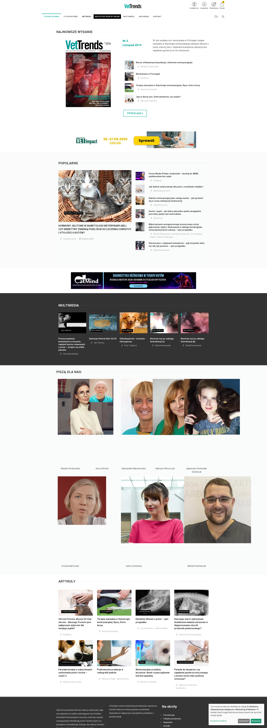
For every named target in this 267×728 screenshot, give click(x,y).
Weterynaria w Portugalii (148, 74)
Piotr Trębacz (130, 345)
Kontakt (166, 726)
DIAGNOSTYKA (144, 611)
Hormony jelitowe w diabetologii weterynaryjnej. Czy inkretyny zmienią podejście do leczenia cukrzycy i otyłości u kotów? (94, 229)
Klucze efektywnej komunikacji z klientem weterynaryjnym (164, 62)
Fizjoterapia (106, 611)
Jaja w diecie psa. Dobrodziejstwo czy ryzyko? (158, 97)
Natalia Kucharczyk (181, 234)
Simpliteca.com (160, 205)
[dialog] (236, 714)
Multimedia (66, 330)
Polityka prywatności (172, 719)
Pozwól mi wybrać (219, 721)
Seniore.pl (157, 218)
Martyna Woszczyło (72, 682)
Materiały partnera (73, 213)
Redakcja (145, 78)
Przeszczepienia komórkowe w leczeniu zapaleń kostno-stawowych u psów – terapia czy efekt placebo (71, 344)
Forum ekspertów (69, 611)
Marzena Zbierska (149, 101)
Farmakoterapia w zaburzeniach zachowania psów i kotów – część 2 (75, 672)
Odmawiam (244, 721)
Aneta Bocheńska (149, 89)
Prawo (142, 662)
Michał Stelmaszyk (161, 234)
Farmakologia (68, 662)
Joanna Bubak (160, 628)
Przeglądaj (135, 113)
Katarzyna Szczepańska (190, 634)
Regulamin (167, 722)
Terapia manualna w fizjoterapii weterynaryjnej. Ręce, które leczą (168, 85)
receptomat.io (69, 239)
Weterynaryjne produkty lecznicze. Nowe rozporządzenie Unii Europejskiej (153, 672)
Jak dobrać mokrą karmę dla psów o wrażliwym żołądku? (176, 187)
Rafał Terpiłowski (165, 237)
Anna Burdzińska (70, 354)
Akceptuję (255, 721)
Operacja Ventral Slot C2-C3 (102, 339)
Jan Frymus (99, 343)
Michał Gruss (123, 679)
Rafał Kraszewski (161, 250)
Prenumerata (169, 715)
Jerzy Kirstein (146, 628)
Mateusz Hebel (109, 679)
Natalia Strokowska (150, 66)
